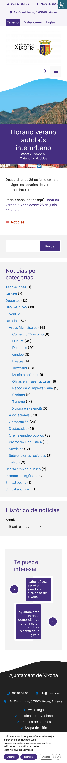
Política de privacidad (36, 716)
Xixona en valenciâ (27, 408)
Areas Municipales (23, 327)
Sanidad (18, 395)
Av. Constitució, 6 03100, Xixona (36, 12)
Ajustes (46, 756)
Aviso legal (36, 710)
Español (13, 22)
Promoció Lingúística (25, 442)
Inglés (51, 22)
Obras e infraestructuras (31, 381)
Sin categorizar (17, 489)
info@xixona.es (50, 4)
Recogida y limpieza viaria (32, 388)
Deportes (13, 301)
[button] (44, 71)
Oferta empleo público (26, 435)
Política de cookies (36, 722)
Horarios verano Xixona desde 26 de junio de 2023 (32, 205)
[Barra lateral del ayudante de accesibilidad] (62, 4)
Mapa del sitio (36, 728)
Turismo (18, 402)
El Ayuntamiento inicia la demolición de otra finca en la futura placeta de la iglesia (28, 621)
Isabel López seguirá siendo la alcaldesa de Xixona (37, 589)
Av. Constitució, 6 (20, 701)
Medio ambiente (25, 375)
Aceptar (11, 756)
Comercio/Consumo (28, 334)
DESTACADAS (16, 307)
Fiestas (17, 361)
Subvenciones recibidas (27, 456)
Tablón (14, 462)
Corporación (19, 422)
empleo (18, 354)
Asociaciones (16, 287)
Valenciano (33, 22)
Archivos (12, 520)
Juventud (13, 314)
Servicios (16, 449)
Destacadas (18, 429)
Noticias (41, 158)
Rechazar (29, 756)
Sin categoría (16, 482)
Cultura (11, 294)
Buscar (50, 246)
